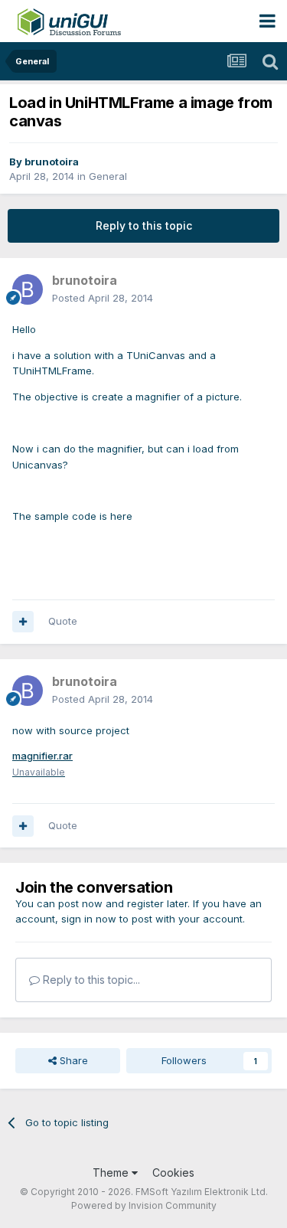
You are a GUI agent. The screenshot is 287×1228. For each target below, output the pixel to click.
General (108, 176)
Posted (102, 298)
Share (72, 1060)
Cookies (173, 1172)
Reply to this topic (144, 225)
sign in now (88, 919)
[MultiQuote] (23, 621)
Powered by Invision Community (144, 1205)
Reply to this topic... (90, 979)
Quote (62, 621)
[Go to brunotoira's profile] (27, 289)
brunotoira (51, 161)
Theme (112, 1172)
